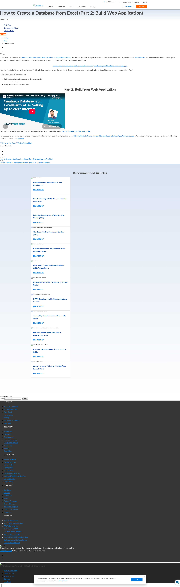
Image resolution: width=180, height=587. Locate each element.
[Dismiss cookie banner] (144, 577)
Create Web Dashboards (13, 531)
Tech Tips (7, 25)
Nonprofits (8, 445)
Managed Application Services (15, 476)
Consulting (8, 451)
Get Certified (8, 470)
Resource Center (10, 459)
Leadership (8, 495)
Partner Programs (10, 501)
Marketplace (8, 415)
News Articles (9, 30)
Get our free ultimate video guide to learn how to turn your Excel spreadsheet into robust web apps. (90, 66)
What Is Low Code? (11, 409)
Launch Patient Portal (12, 543)
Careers (7, 493)
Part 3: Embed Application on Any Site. (76, 131)
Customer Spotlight (11, 28)
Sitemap (7, 579)
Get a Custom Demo (11, 420)
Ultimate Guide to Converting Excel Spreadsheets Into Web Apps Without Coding (104, 136)
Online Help (8, 465)
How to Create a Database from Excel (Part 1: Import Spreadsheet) (25, 162)
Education (7, 434)
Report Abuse (9, 576)
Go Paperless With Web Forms (15, 540)
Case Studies (8, 412)
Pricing (92, 7)
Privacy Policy (63, 580)
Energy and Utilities (11, 443)
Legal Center (8, 481)
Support (136, 2)
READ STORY (38, 189)
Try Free (141, 6)
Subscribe (2, 398)
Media (6, 448)
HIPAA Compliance (11, 520)
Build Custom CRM (11, 529)
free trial (21, 138)
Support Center (9, 479)
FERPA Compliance (11, 526)
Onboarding (8, 467)
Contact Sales (127, 2)
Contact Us (8, 512)
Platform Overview (11, 406)
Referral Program (10, 504)
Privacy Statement (10, 571)
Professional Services (12, 473)
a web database (139, 57)
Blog (5, 41)
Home (6, 38)
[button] (90, 381)
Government (8, 437)
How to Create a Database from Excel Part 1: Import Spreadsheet (45, 57)
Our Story (7, 490)
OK (137, 579)
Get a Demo (128, 6)
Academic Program (11, 507)
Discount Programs (11, 509)
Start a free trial (6, 551)
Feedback (7, 582)
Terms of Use (9, 573)
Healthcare (8, 431)
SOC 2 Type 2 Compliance (13, 523)
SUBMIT (24, 398)
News (6, 498)
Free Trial (7, 423)
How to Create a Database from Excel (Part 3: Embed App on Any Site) (26, 159)
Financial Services (10, 440)
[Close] (2, 585)
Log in (145, 2)
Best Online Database (12, 534)
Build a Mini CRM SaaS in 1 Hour (16, 537)
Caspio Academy (10, 462)
